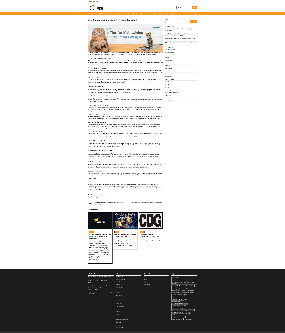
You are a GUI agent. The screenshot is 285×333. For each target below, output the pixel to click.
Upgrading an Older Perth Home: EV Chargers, (175, 35)
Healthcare (174, 299)
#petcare (94, 197)
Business (100, 13)
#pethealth (105, 197)
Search (167, 19)
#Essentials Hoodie (176, 277)
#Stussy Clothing (176, 288)
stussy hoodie (175, 317)
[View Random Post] (195, 13)
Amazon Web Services (170, 49)
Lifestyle (134, 13)
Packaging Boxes (182, 308)
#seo (187, 285)
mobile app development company (180, 303)
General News (168, 76)
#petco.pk (99, 197)
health (193, 297)
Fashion (127, 13)
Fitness (185, 294)
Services (181, 312)
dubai (191, 292)
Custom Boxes (190, 290)
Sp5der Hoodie (187, 314)
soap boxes (187, 312)
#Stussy (192, 285)
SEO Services (175, 312)
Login (166, 13)
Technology (151, 13)
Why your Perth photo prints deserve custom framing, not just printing (181, 42)
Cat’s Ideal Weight (106, 58)
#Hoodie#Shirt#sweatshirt (178, 285)
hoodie (180, 299)
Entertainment (168, 68)
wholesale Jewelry (189, 319)
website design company (177, 319)
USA (192, 317)
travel (188, 317)
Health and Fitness (169, 79)
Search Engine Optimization (171, 92)
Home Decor (168, 81)
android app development (187, 288)
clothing (184, 290)
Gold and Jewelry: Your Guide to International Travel (125, 235)
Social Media (168, 95)
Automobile (92, 13)
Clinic (179, 290)
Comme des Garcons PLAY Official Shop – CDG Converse (149, 235)
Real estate (167, 87)
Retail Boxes (191, 310)
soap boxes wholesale (177, 314)
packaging (174, 308)
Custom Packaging (184, 292)
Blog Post (160, 13)
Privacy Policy (147, 284)
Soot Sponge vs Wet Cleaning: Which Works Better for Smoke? (179, 33)
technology (182, 317)
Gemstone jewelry (176, 297)
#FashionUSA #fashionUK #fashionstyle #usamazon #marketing (184, 283)
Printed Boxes (175, 310)
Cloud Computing (110, 13)
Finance (167, 73)
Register (173, 13)
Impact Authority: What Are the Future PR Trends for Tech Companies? (100, 236)
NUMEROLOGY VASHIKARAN (179, 306)
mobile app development (177, 301)
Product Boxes (183, 310)
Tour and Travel (168, 100)
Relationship (142, 13)
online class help (191, 306)
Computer (167, 63)
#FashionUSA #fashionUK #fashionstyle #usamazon (184, 280)
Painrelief (189, 308)
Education (120, 13)
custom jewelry (175, 292)
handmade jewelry (186, 297)
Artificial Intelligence (169, 52)
